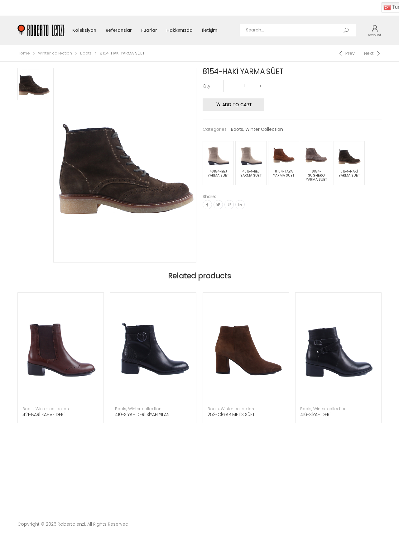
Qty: (207, 86)
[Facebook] (207, 204)
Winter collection (55, 53)
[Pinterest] (229, 204)
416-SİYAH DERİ (315, 414)
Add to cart (237, 105)
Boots (86, 53)
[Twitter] (218, 204)
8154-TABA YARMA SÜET (283, 173)
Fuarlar (149, 30)
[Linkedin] (240, 204)
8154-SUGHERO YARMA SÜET (316, 175)
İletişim (209, 30)
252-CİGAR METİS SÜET (231, 414)
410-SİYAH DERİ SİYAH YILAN (142, 414)
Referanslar (119, 30)
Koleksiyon (84, 30)
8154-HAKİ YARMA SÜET (349, 173)
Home (23, 53)
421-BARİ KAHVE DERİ (43, 414)
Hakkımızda (179, 30)
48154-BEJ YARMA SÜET (218, 173)
